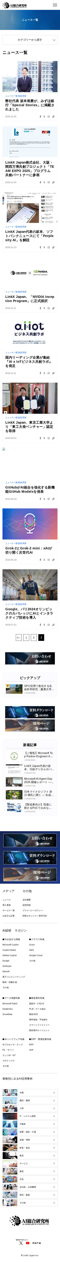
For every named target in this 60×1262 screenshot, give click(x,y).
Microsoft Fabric (10, 1003)
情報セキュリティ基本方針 (34, 916)
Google (6, 961)
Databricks (7, 1009)
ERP (31, 1044)
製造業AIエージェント (39, 1030)
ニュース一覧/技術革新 (15, 96)
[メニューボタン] (55, 5)
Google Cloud (35, 955)
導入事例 (6, 905)
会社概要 (26, 900)
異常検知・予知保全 (38, 1019)
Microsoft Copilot (10, 945)
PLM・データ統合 (37, 1009)
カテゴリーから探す (30, 39)
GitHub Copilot (9, 955)
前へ (18, 638)
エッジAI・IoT (9, 1055)
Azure (32, 945)
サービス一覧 (8, 910)
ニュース (6, 900)
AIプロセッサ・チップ (12, 1044)
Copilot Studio (9, 950)
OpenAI (6, 971)
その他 (5, 987)
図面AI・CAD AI (36, 1003)
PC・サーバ (8, 1050)
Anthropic (7, 966)
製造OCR (33, 1014)
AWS (31, 950)
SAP (31, 1050)
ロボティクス (8, 1060)
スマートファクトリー (39, 1025)
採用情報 (26, 905)
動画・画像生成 (9, 982)
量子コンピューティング (13, 977)
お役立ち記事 (8, 916)
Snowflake (7, 1014)
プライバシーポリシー (32, 910)
